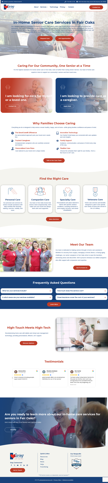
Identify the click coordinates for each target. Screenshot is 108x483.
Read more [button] (73, 384)
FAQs (42, 464)
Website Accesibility (67, 480)
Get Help (13, 429)
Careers (71, 7)
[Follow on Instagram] (27, 465)
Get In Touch (17, 470)
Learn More (54, 304)
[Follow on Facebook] (11, 465)
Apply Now (67, 106)
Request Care (45, 38)
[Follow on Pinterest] (21, 465)
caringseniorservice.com (45, 480)
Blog (41, 459)
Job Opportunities (64, 38)
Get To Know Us (81, 267)
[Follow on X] (14, 465)
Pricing (62, 7)
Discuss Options (28, 343)
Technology (54, 7)
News (42, 462)
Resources (44, 456)
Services (43, 7)
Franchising (44, 467)
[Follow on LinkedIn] (24, 465)
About (36, 7)
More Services (54, 219)
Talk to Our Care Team (54, 160)
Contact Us (96, 7)
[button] (12, 378)
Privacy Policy (57, 480)
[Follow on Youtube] (17, 465)
